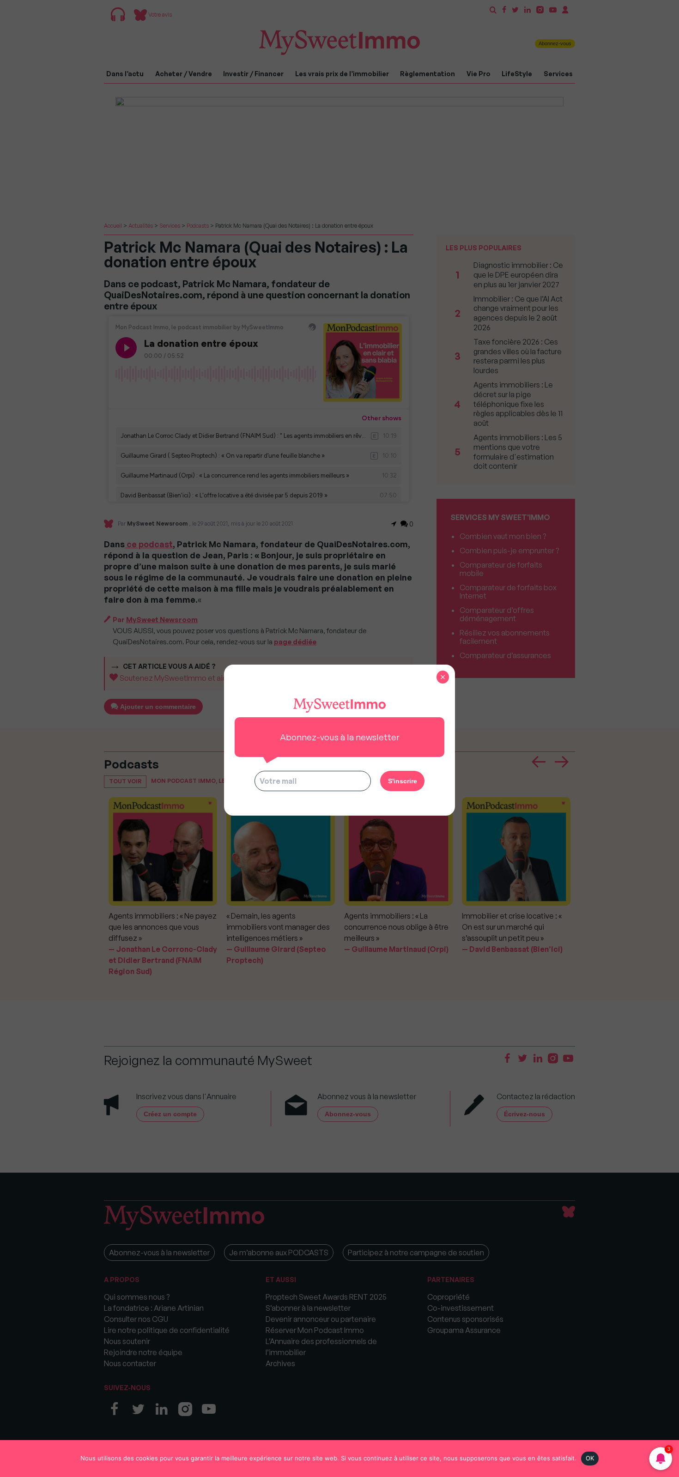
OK (590, 1458)
